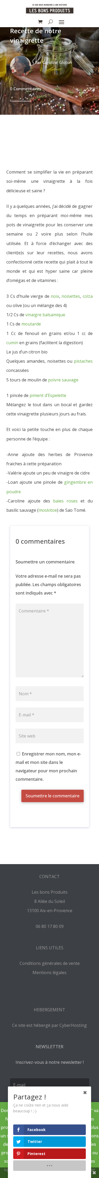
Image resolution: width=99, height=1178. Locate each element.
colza (88, 296)
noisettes (71, 296)
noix (55, 296)
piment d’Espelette (48, 395)
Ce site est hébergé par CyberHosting (49, 1025)
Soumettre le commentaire (52, 796)
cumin (12, 343)
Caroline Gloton (57, 62)
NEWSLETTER (49, 1047)
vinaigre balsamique (45, 315)
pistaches (83, 361)
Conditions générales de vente (50, 963)
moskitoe (48, 510)
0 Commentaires (25, 88)
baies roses (65, 501)
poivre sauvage (63, 380)
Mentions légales (49, 972)
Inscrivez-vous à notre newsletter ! (50, 1062)
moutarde (31, 324)
